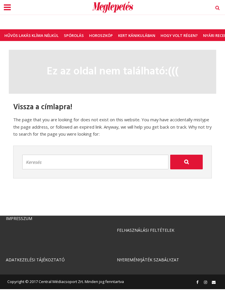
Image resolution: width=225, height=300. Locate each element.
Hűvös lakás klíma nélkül (31, 35)
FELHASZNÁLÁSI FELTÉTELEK (145, 230)
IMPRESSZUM (19, 218)
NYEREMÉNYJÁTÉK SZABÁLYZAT (148, 259)
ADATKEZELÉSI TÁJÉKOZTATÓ (35, 259)
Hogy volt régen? (179, 35)
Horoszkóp (101, 35)
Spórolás (74, 35)
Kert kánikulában (136, 35)
